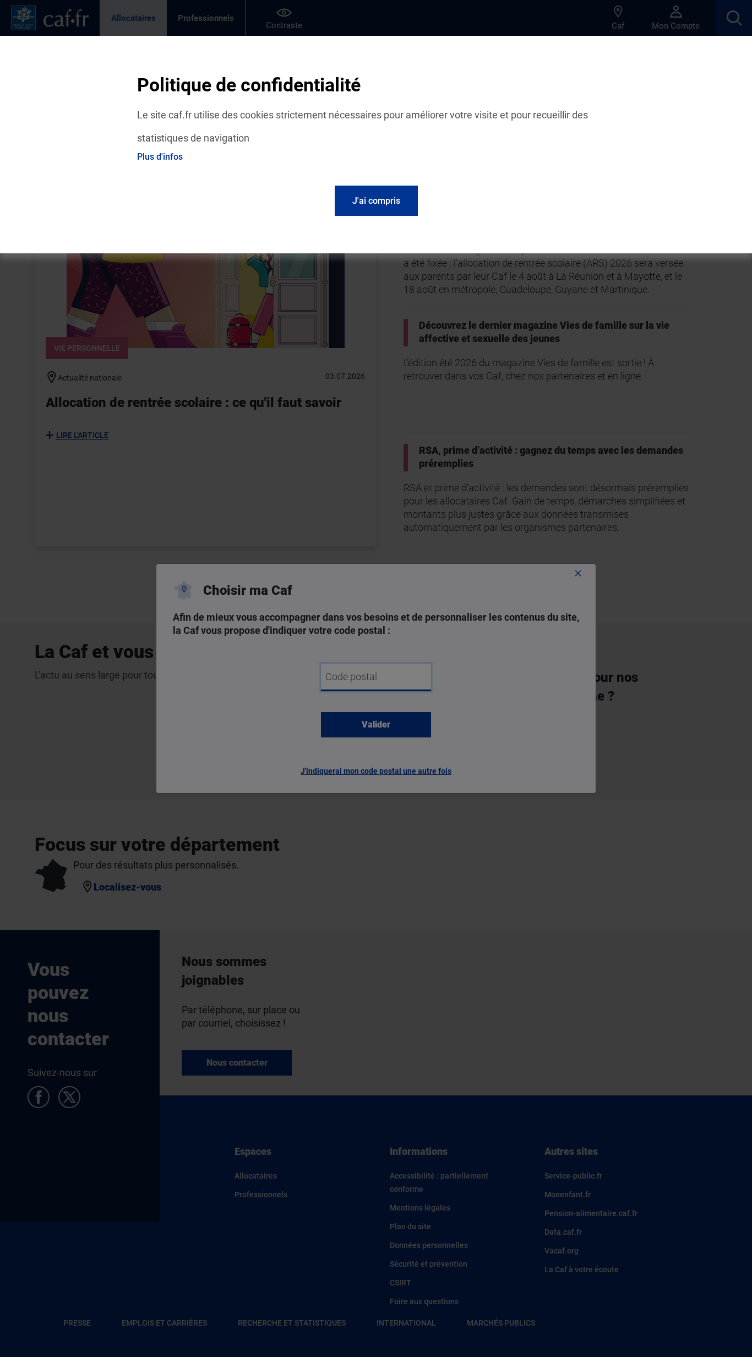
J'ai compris (376, 201)
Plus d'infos (160, 156)
